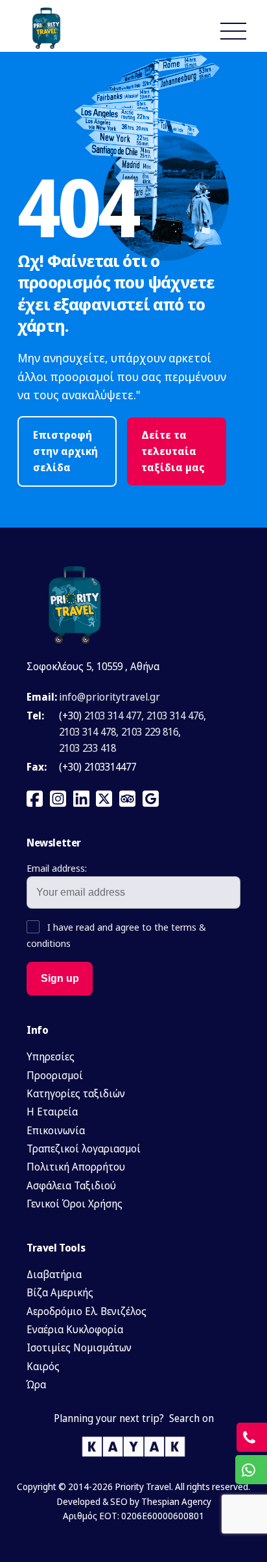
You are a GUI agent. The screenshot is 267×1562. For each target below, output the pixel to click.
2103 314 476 (174, 715)
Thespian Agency (176, 1501)
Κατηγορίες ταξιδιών (76, 1093)
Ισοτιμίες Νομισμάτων (79, 1347)
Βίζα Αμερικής (60, 1292)
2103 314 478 (87, 732)
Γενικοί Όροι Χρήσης (74, 1203)
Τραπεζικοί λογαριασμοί (84, 1148)
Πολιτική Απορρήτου (76, 1167)
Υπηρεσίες (51, 1056)
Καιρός (43, 1366)
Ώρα (36, 1384)
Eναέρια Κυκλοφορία (75, 1329)
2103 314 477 (112, 715)
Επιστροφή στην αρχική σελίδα (65, 451)
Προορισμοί (55, 1075)
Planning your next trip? (109, 1418)
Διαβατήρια (54, 1274)
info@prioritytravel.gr (109, 697)
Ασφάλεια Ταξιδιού (71, 1185)
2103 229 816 (149, 732)
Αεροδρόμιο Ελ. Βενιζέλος (86, 1311)
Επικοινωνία (56, 1130)
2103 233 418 (87, 748)
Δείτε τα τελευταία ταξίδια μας (173, 451)
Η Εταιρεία (52, 1111)
